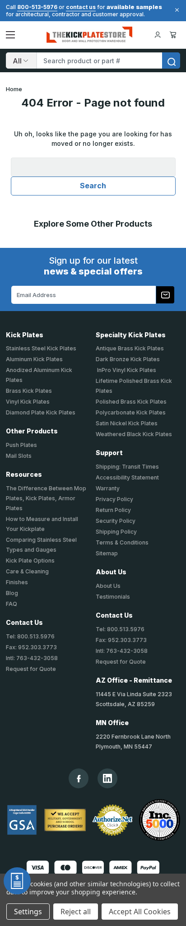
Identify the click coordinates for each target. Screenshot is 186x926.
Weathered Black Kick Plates (134, 434)
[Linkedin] (107, 778)
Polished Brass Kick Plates (131, 401)
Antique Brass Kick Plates (130, 348)
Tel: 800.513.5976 (30, 636)
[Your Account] (157, 34)
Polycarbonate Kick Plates (131, 412)
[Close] (175, 10)
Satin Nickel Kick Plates (127, 423)
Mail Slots (19, 455)
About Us (108, 585)
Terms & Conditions (122, 542)
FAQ (11, 603)
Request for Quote (31, 668)
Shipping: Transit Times (127, 466)
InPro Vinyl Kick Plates (126, 370)
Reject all (75, 912)
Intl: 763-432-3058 (32, 658)
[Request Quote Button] (17, 880)
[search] (171, 60)
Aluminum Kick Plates (34, 359)
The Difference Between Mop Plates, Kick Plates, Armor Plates (46, 498)
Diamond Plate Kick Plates (40, 412)
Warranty (108, 488)
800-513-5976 (37, 7)
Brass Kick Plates (29, 390)
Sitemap (107, 553)
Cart (174, 34)
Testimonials (113, 596)
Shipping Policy (116, 531)
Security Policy (115, 520)
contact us (81, 7)
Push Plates (21, 445)
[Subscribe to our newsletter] (165, 295)
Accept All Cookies (140, 912)
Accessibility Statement (127, 477)
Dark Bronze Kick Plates (128, 359)
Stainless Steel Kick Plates (41, 348)
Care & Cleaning (27, 571)
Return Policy (113, 510)
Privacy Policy (114, 499)
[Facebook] (79, 778)
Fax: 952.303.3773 (31, 647)
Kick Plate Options (30, 560)
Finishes (17, 582)
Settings (28, 912)
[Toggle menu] (10, 35)
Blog (12, 593)
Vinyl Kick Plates (28, 401)
